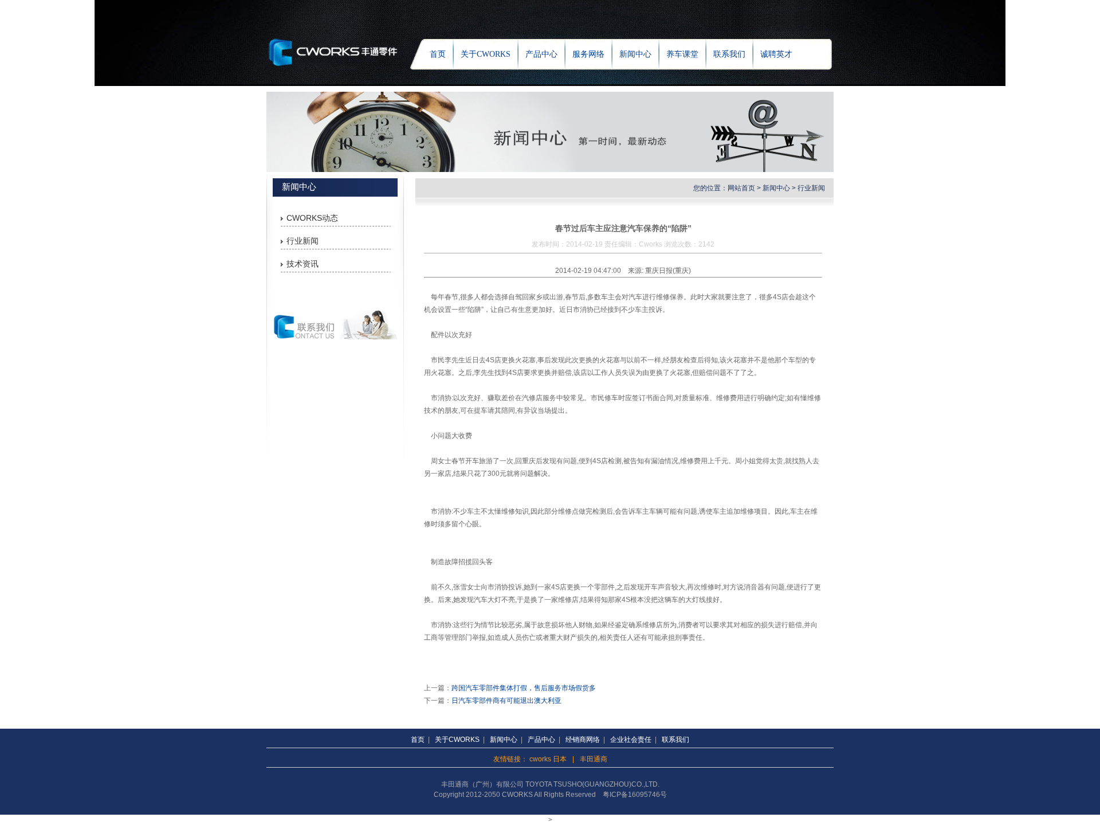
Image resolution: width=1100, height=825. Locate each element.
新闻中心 (635, 54)
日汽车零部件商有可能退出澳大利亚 (506, 701)
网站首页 (741, 188)
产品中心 (541, 54)
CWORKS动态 (312, 217)
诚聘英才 (776, 54)
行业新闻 (302, 240)
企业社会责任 (630, 740)
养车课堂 (682, 54)
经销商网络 (582, 740)
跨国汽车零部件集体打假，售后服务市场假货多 (523, 688)
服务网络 (588, 54)
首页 (438, 54)
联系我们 (729, 54)
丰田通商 (593, 759)
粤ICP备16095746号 (635, 795)
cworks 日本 (548, 759)
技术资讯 (302, 263)
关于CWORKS (485, 54)
